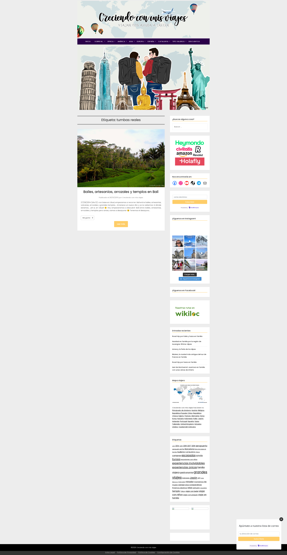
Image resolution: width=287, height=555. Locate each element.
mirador (190, 481)
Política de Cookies (146, 552)
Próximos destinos (179, 488)
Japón (200, 418)
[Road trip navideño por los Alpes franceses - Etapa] (201, 253)
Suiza (197, 421)
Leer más (121, 224)
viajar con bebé (191, 491)
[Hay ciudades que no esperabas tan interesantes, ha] (178, 253)
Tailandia (176, 424)
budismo (181, 452)
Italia (195, 418)
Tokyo (182, 491)
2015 (181, 446)
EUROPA (140, 41)
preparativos (196, 484)
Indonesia (188, 418)
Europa (176, 459)
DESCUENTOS (194, 41)
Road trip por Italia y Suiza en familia (187, 336)
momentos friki (200, 482)
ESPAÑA (151, 41)
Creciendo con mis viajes (132, 197)
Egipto (181, 416)
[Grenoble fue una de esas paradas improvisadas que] (190, 265)
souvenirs (203, 488)
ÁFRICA (111, 41)
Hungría (180, 418)
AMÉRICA (121, 41)
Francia (188, 416)
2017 (189, 446)
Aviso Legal (110, 552)
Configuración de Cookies (168, 552)
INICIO (88, 41)
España (191, 421)
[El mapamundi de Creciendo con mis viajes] (189, 402)
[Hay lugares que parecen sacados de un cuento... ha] (178, 265)
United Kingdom (187, 424)
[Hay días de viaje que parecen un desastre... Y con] (190, 253)
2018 (193, 446)
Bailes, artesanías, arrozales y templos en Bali (121, 191)
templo (176, 491)
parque (181, 485)
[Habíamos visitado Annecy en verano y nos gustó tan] (201, 265)
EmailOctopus (195, 207)
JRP (199, 478)
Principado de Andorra (181, 410)
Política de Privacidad (126, 552)
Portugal (183, 421)
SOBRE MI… (99, 41)
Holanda (175, 421)
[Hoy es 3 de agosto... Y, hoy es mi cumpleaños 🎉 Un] (178, 241)
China (197, 452)
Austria (194, 410)
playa (187, 485)
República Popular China (182, 413)
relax (190, 487)
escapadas (189, 455)
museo (175, 485)
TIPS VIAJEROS (178, 41)
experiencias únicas (184, 467)
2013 (173, 446)
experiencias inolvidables (188, 463)
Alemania (195, 416)
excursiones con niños (189, 459)
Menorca (175, 482)
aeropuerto (201, 445)
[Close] (281, 519)
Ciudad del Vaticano (187, 427)
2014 (177, 446)
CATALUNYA (163, 41)
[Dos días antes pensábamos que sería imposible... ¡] (201, 241)
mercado (181, 482)
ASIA (131, 41)
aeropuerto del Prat (178, 449)
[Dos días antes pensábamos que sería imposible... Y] (190, 241)
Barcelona (190, 449)
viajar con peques (190, 495)
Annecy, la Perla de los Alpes (184, 349)
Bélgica (201, 410)
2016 (185, 446)
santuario (196, 488)
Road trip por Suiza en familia (184, 362)
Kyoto (202, 478)
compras (176, 455)
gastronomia (186, 472)
